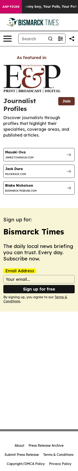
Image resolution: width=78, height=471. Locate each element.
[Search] (50, 38)
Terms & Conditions (58, 455)
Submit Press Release (22, 455)
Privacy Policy (60, 464)
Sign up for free (39, 289)
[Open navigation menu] (7, 39)
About (19, 445)
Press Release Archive (46, 445)
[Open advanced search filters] (60, 38)
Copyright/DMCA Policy (26, 464)
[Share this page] (72, 39)
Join (66, 101)
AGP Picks (10, 7)
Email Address (19, 270)
